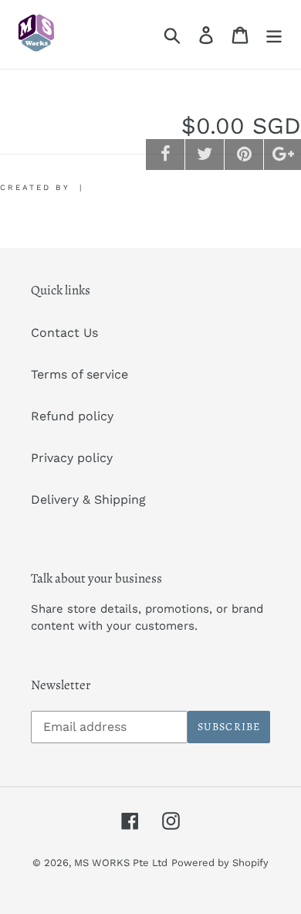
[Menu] (274, 34)
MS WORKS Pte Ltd (120, 862)
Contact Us (64, 332)
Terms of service (79, 374)
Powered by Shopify (220, 862)
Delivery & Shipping (88, 499)
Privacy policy (72, 457)
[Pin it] (244, 154)
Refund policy (72, 416)
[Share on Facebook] (165, 154)
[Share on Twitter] (204, 154)
